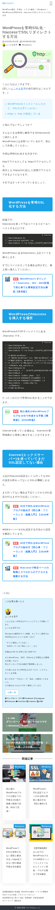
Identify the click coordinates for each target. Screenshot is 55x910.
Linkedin (32, 701)
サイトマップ (7, 901)
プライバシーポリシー (26, 895)
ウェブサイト (12, 698)
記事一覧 (12, 692)
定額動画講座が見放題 (11, 892)
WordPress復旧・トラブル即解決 (34, 892)
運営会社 (17, 901)
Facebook (29, 698)
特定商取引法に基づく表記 (13, 898)
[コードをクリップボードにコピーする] (50, 239)
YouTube (22, 701)
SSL (7, 593)
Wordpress (27, 45)
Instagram (40, 698)
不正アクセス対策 (9, 895)
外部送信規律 (38, 898)
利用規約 (28, 898)
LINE (41, 701)
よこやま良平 (18, 88)
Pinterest (11, 701)
